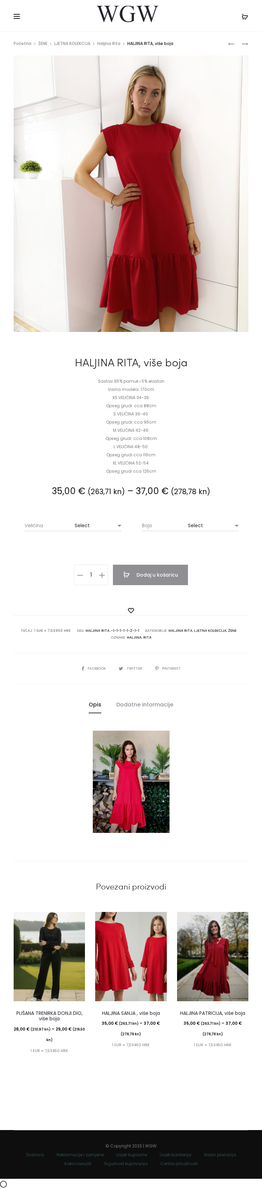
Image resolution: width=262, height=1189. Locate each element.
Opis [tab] (95, 704)
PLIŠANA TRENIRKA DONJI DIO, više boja (49, 1016)
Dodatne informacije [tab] (144, 704)
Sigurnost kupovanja (126, 1164)
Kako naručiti (77, 1164)
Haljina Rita (108, 43)
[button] (80, 575)
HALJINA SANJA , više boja (131, 1013)
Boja (147, 525)
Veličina (34, 525)
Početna (22, 43)
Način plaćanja (220, 1155)
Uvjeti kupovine (131, 1155)
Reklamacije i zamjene (80, 1155)
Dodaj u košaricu (156, 574)
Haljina (134, 637)
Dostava (35, 1155)
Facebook (97, 668)
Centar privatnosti (179, 1164)
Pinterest (171, 668)
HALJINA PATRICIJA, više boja (212, 1013)
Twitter (135, 668)
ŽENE (42, 43)
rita (147, 637)
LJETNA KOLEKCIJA (72, 43)
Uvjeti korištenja (175, 1155)
